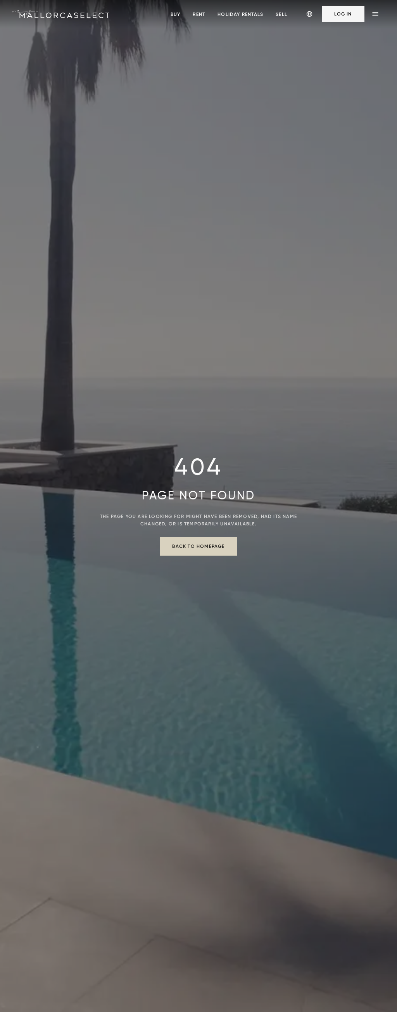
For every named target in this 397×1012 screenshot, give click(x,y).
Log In (343, 14)
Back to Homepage (198, 546)
